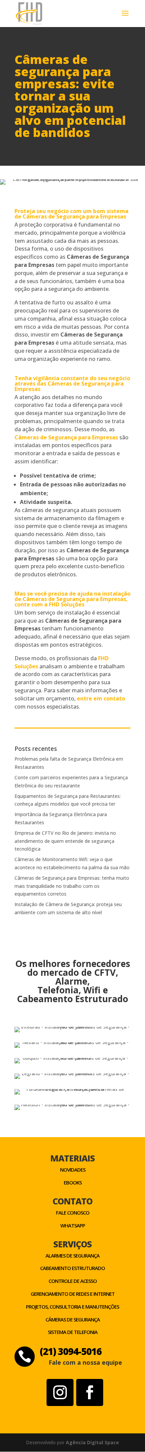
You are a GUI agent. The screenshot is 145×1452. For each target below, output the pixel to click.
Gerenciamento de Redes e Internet (73, 1293)
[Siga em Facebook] (89, 1392)
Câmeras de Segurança (73, 1319)
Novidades (72, 1169)
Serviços (72, 1244)
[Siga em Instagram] (60, 1392)
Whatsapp (72, 1225)
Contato (72, 1201)
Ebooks (73, 1182)
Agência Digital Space (92, 1442)
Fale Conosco (72, 1212)
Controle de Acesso (73, 1280)
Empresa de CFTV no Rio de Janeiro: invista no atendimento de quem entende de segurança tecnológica (65, 841)
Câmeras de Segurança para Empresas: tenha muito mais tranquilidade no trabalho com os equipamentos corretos (71, 886)
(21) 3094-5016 (71, 1351)
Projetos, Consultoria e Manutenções (72, 1306)
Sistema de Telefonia (72, 1332)
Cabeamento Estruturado (72, 1268)
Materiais (72, 1158)
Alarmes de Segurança (72, 1255)
